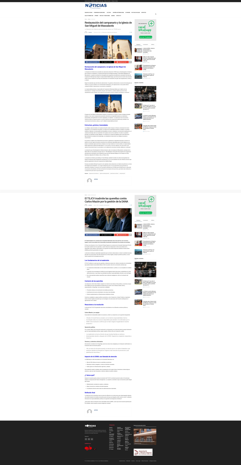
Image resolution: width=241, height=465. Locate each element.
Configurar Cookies (114, 1)
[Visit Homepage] (96, 7)
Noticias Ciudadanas (104, 460)
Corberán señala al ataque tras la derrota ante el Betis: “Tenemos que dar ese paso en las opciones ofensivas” (145, 96)
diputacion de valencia (93, 173)
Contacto (97, 1)
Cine (110, 432)
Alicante (111, 429)
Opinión (96, 15)
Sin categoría (128, 443)
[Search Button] (155, 14)
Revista (126, 437)
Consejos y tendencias (111, 439)
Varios (126, 449)
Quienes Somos (87, 1)
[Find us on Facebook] (86, 439)
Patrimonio (93, 19)
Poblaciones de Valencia (112, 32)
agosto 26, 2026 (139, 100)
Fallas (118, 431)
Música (118, 442)
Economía (127, 12)
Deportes (143, 12)
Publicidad (93, 1)
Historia (119, 438)
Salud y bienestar (89, 15)
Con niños (111, 436)
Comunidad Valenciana (99, 12)
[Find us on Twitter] (89, 439)
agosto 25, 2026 (146, 121)
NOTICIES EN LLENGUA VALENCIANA (127, 428)
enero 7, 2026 (96, 205)
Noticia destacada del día (120, 445)
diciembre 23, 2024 (97, 32)
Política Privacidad (107, 1)
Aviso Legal (101, 1)
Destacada (111, 444)
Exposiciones (120, 430)
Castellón (111, 430)
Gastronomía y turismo (120, 437)
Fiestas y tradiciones (105, 15)
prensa (90, 32)
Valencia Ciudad (88, 12)
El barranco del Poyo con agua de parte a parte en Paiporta (148, 75)
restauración (122, 173)
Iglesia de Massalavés (104, 173)
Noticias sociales (135, 12)
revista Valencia (127, 439)
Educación (111, 447)
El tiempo (111, 449)
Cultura (109, 12)
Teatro (126, 445)
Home (86, 19)
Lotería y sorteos (119, 441)
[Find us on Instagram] (92, 439)
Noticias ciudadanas (91, 460)
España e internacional (118, 12)
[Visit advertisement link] (145, 30)
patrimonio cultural (114, 173)
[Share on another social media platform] (130, 62)
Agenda (113, 15)
